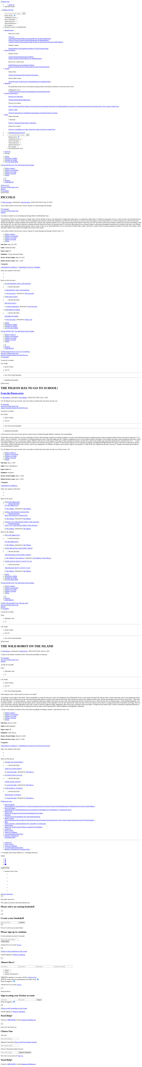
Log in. (19, 945)
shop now (4, 187)
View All (11, 37)
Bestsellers (12, 48)
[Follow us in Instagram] (5, 862)
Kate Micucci (20, 558)
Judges (49, 81)
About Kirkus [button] (9, 825)
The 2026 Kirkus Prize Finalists (24, 165)
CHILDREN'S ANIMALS (9, 267)
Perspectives (17, 65)
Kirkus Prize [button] (8, 811)
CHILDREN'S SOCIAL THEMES (29, 267)
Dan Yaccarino (7, 202)
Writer (7, 972)
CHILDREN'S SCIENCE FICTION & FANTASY (34, 746)
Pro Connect (9, 25)
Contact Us (8, 842)
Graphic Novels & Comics (35, 42)
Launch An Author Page (47, 129)
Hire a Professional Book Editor (14, 820)
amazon (3, 189)
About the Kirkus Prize (27, 75)
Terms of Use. (32, 977)
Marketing (27, 100)
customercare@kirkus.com (28, 1020)
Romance (48, 38)
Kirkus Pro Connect (28, 823)
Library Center (13, 109)
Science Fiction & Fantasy (17, 40)
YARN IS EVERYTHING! (13, 768)
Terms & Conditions (11, 832)
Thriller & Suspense (26, 38)
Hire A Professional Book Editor (18, 106)
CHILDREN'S (9, 182)
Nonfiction (28, 40)
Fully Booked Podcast (42, 67)
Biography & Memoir (37, 40)
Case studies (24, 113)
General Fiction (13, 57)
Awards (23, 65)
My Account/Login (40, 823)
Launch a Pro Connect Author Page (64, 820)
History (46, 40)
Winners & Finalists (14, 75)
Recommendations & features (37, 113)
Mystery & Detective (38, 38)
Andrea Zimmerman (12, 306)
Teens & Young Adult (50, 42)
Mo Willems (7, 397)
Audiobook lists (26, 48)
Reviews (7, 180)
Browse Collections (14, 123)
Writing (11, 100)
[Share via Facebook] (11, 170)
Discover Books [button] (9, 804)
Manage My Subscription (26, 817)
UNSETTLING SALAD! (13, 782)
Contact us (8, 829)
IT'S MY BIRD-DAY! (12, 505)
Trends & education (14, 113)
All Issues (28, 91)
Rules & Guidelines (41, 81)
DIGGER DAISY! (10, 303)
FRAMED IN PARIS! (11, 316)
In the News (21, 67)
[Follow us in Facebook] (5, 859)
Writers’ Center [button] (9, 818)
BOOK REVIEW (14, 504)
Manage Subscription (37, 91)
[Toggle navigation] (1, 10)
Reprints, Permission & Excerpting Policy (12, 836)
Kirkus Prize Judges (37, 813)
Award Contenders (29, 81)
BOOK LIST (10, 165)
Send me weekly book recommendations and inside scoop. (19, 979)
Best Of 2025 (35, 48)
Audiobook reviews (11, 17)
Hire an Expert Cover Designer (74, 106)
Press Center (27, 827)
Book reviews (9, 16)
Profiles (11, 65)
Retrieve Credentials (25, 1052)
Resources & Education (16, 96)
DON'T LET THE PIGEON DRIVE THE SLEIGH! (21, 525)
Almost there (5, 941)
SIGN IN (11, 5)
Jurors (36, 75)
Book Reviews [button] (9, 30)
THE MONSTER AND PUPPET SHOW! (18, 555)
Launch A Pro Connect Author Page (108, 106)
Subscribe (47, 91)
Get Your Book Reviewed (36, 106)
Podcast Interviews (11, 23)
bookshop (9, 355)
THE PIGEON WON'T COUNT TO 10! (17, 568)
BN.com (25, 355)
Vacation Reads (43, 48)
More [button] (6, 114)
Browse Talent (23, 129)
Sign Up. (20, 1056)
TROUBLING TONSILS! (13, 795)
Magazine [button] (8, 83)
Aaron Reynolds (11, 772)
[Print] (7, 175)
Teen (26, 57)
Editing (15, 100)
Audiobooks (12, 38)
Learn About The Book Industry (84, 820)
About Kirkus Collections (28, 123)
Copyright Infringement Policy (14, 834)
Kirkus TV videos (58, 810)
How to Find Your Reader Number (25, 1042)
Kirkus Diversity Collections (13, 823)
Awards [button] (7, 68)
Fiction (18, 38)
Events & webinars (52, 113)
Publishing (20, 100)
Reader (7, 970)
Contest (17, 827)
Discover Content (14, 129)
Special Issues (21, 91)
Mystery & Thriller (30, 58)
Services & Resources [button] (11, 93)
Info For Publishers (36, 827)
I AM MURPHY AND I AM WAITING (17, 290)
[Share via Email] (10, 173)
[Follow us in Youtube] (5, 864)
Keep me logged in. (7, 981)
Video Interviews (10, 21)
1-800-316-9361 (11, 1020)
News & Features (10, 19)
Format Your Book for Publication (54, 106)
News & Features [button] (10, 50)
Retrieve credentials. (19, 954)
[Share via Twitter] (11, 172)
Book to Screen (13, 67)
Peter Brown (7, 651)
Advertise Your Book (90, 106)
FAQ (21, 827)
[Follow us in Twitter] (5, 861)
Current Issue (13, 91)
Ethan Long (28, 319)
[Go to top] (5, 868)
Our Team (12, 827)
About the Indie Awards (16, 81)
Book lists (18, 48)
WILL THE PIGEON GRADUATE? (16, 515)
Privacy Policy (9, 830)
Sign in (3, 977)
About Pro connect (34, 129)
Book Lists (14, 810)
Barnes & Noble (17, 355)
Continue (21, 922)
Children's (60, 42)
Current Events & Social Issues (18, 42)
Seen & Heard (29, 65)
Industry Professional (11, 974)
